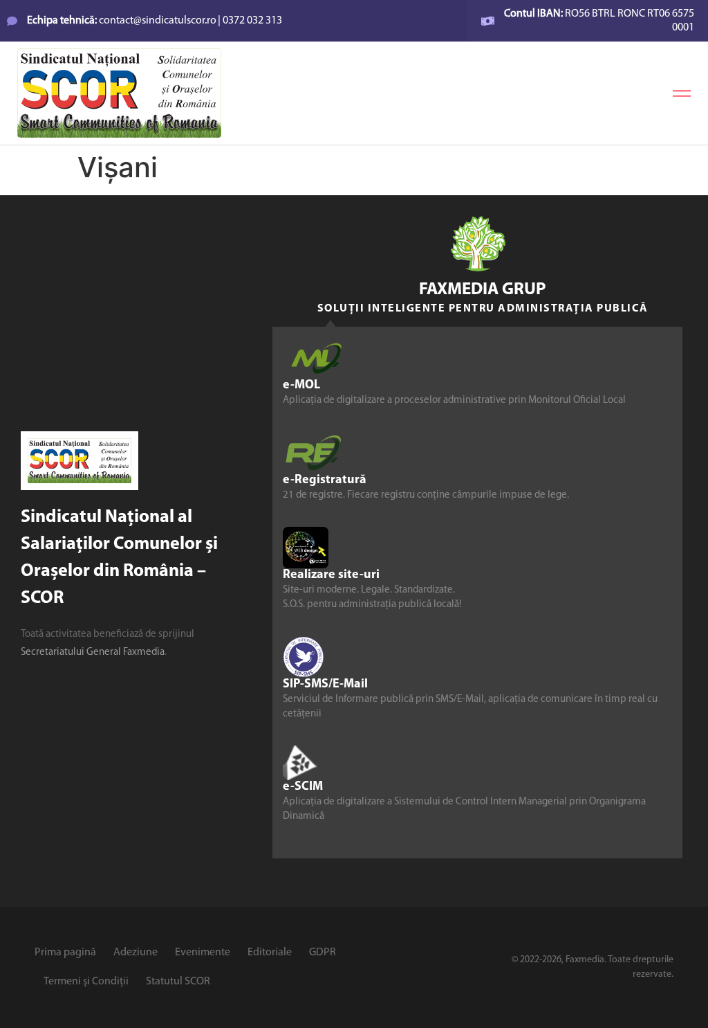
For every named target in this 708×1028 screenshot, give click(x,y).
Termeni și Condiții (86, 981)
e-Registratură (324, 480)
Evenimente (202, 952)
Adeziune (135, 952)
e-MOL (301, 385)
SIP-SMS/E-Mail (325, 684)
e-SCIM (303, 787)
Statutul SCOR (178, 981)
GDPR (322, 952)
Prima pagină (65, 952)
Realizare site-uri (331, 575)
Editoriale (270, 952)
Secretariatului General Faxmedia (93, 652)
